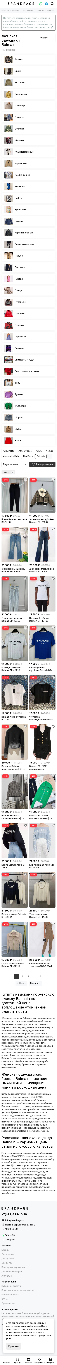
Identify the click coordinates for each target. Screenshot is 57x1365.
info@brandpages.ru (15, 1220)
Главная (5, 10)
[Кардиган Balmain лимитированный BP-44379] (15, 741)
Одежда (40, 10)
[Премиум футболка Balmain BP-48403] (42, 594)
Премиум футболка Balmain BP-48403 (39, 619)
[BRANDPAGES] (21, 3)
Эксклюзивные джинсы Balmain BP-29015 (13, 570)
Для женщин (27, 10)
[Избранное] (25, 480)
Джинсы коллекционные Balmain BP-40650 (41, 570)
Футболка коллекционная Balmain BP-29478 (41, 718)
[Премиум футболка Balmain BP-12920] (15, 643)
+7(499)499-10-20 (14, 1214)
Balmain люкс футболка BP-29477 (14, 718)
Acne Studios (25, 451)
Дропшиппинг (9, 1303)
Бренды (5, 1250)
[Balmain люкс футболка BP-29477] (15, 692)
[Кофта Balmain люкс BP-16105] (15, 840)
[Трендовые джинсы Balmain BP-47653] (15, 594)
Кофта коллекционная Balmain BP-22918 (13, 965)
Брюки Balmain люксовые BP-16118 (14, 521)
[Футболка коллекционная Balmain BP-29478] (42, 692)
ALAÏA (38, 451)
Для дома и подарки (12, 1271)
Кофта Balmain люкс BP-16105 (14, 866)
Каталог (15, 10)
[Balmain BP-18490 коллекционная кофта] (42, 791)
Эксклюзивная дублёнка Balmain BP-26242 (41, 521)
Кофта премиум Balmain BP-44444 (14, 915)
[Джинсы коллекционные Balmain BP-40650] (42, 544)
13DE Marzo (8, 451)
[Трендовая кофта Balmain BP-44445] (42, 889)
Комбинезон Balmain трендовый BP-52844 (40, 965)
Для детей (7, 1263)
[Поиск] (52, 4)
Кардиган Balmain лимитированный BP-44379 (12, 768)
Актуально (7, 1276)
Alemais (49, 451)
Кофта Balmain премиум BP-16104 (41, 866)
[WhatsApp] (41, 4)
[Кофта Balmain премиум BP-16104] (42, 840)
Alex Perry (28, 456)
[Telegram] (46, 4)
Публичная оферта (11, 1286)
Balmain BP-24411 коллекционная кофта (13, 817)
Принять (13, 1346)
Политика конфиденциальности (18, 1290)
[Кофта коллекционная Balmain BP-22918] (15, 939)
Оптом (5, 1299)
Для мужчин (8, 1258)
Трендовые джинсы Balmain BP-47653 (12, 619)
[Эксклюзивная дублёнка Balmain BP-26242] (42, 495)
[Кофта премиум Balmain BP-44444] (15, 889)
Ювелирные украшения (13, 1267)
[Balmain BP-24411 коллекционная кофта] (15, 791)
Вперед (34, 983)
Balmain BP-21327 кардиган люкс (38, 767)
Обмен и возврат (10, 1294)
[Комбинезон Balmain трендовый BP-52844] (42, 939)
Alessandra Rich (11, 456)
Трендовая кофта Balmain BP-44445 (38, 915)
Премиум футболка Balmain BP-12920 (11, 669)
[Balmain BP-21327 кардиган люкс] (42, 741)
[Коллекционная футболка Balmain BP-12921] (42, 643)
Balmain (41, 456)
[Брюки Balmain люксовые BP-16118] (15, 495)
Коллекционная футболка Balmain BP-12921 (40, 669)
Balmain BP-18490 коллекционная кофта (40, 817)
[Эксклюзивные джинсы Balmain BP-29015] (15, 544)
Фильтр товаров (44, 464)
